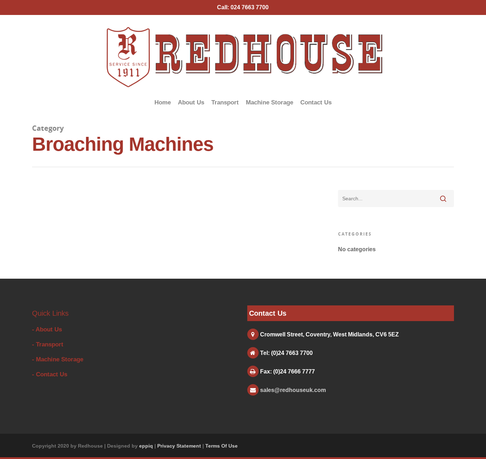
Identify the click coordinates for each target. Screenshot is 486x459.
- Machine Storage (57, 359)
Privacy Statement (179, 446)
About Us (191, 102)
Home (162, 102)
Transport (225, 102)
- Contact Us (49, 374)
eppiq (146, 446)
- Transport (47, 344)
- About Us (47, 329)
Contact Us (316, 102)
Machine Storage (269, 102)
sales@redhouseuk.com (293, 390)
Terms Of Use (221, 446)
